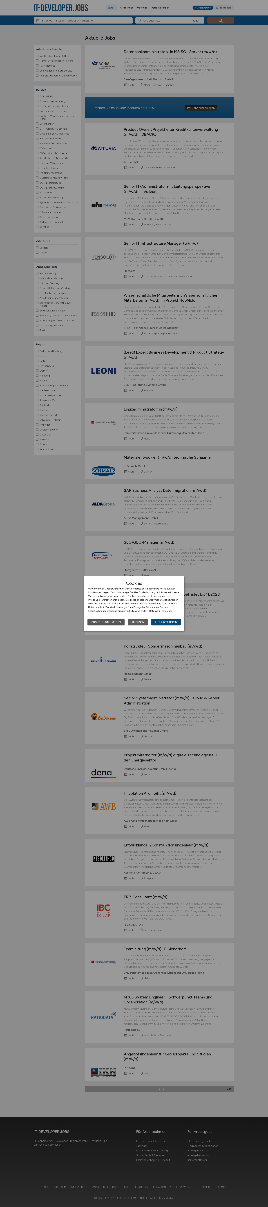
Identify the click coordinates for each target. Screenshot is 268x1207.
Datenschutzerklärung (160, 611)
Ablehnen (138, 622)
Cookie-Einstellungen (106, 622)
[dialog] (134, 603)
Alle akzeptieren (166, 622)
